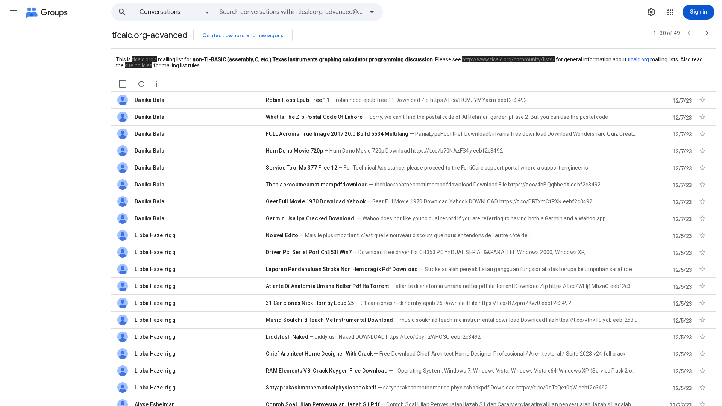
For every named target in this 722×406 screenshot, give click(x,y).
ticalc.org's (144, 59)
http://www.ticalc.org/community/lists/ (508, 59)
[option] (174, 12)
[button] (14, 12)
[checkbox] (122, 84)
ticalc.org (638, 59)
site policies (138, 65)
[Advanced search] (371, 12)
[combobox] (291, 12)
